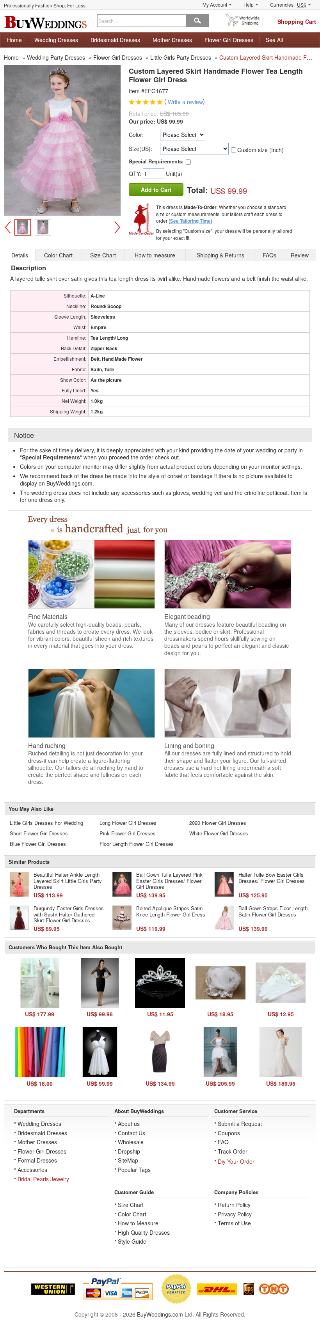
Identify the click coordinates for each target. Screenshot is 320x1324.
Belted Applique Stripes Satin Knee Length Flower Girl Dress (170, 911)
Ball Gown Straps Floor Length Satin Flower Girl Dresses (273, 911)
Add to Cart (156, 189)
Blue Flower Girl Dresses (38, 843)
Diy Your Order (236, 1161)
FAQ (223, 1142)
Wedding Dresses (56, 40)
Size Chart (131, 1205)
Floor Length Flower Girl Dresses (137, 843)
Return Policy (234, 1205)
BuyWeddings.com (160, 1314)
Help (249, 4)
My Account (215, 4)
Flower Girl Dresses (228, 40)
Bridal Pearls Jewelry (43, 1179)
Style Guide (132, 1241)
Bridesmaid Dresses (115, 40)
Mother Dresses (172, 40)
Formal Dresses (37, 1160)
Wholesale (131, 1142)
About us (129, 1123)
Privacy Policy (235, 1214)
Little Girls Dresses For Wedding (46, 822)
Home (14, 40)
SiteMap (128, 1160)
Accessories (32, 1169)
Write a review (185, 102)
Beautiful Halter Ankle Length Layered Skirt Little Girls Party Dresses (68, 880)
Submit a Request (240, 1123)
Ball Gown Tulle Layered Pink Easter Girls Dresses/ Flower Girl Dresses (169, 880)
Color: (136, 134)
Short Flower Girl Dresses (39, 833)
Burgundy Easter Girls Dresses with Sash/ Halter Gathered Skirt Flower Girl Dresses (69, 914)
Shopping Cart (296, 21)
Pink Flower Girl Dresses (128, 833)
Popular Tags (134, 1169)
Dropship (129, 1151)
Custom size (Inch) (260, 150)
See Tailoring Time (190, 220)
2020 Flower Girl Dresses (217, 822)
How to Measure (138, 1223)
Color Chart (132, 1214)
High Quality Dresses (144, 1232)
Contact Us (131, 1133)
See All (274, 40)
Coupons (229, 1133)
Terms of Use (234, 1223)
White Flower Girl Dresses (218, 833)
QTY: (136, 173)
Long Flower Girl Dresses (128, 822)
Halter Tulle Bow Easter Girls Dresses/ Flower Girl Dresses (271, 877)
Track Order (232, 1151)
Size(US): (140, 148)
